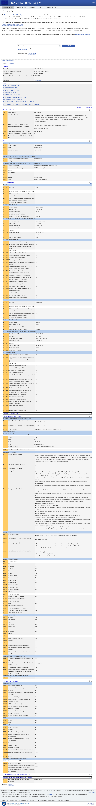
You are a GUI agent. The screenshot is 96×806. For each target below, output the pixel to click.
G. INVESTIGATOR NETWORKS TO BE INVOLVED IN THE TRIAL (19, 102)
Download (12, 63)
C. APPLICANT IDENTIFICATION (11, 90)
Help (93, 2)
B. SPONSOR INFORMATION (10, 88)
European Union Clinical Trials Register (14, 15)
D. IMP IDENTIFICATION (9, 92)
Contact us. (11, 784)
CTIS (51, 794)
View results (37, 80)
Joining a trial (21, 7)
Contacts (33, 7)
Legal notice (91, 792)
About (41, 7)
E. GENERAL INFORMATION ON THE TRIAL (14, 97)
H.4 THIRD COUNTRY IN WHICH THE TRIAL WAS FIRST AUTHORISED (21, 104)
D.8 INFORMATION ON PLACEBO (11, 95)
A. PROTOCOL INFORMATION (11, 85)
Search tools (31, 54)
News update (51, 7)
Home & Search (7, 7)
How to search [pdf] (22, 49)
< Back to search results (8, 60)
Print (6, 63)
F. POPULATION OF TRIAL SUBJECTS (12, 99)
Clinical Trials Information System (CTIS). (12, 24)
